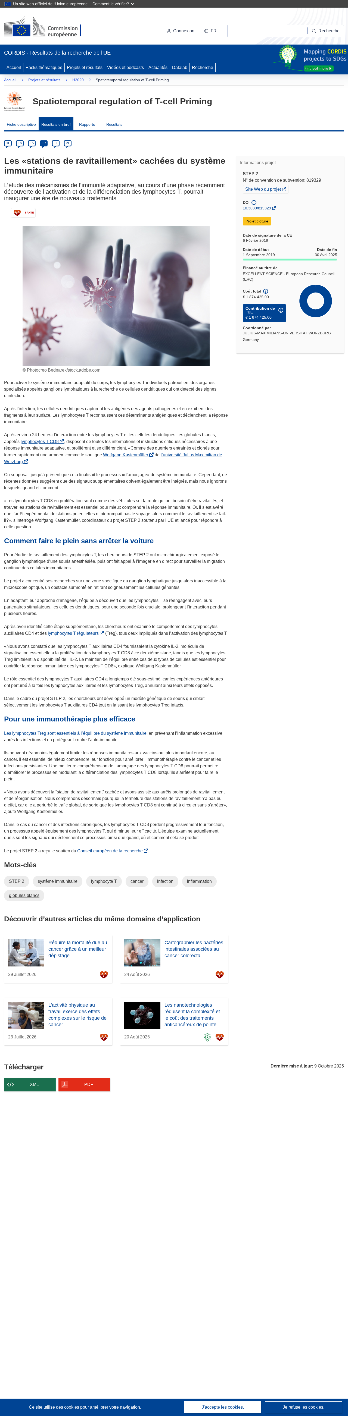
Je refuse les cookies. (303, 1407)
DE (8, 143)
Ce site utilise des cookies (54, 1407)
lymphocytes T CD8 (41, 441)
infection (165, 881)
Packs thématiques (44, 67)
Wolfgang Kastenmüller (126, 455)
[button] (210, 31)
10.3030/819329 (257, 208)
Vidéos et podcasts (125, 67)
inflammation (199, 881)
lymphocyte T (104, 881)
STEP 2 (16, 881)
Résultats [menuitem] (114, 124)
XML (34, 1084)
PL (68, 143)
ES (32, 143)
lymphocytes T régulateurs (74, 633)
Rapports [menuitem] (87, 124)
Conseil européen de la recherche (111, 851)
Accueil (14, 67)
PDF (88, 1084)
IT (55, 143)
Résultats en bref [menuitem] (56, 124)
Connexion (183, 31)
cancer (137, 881)
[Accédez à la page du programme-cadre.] (14, 101)
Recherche (202, 67)
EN (20, 143)
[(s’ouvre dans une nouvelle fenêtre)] (48, 27)
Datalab (179, 67)
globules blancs (24, 895)
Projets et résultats (84, 67)
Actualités (157, 67)
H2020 (78, 80)
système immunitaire (57, 881)
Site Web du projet (263, 189)
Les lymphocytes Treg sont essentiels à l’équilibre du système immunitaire (75, 733)
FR (44, 143)
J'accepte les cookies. (223, 1407)
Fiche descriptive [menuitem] (21, 124)
